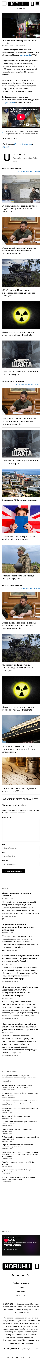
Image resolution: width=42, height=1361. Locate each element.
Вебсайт (5, 860)
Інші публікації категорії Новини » (29, 171)
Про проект (21, 1295)
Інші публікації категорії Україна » (29, 588)
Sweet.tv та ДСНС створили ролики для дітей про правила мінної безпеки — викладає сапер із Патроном (20, 1154)
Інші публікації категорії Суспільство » (27, 384)
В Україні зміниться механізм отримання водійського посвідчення (18, 1178)
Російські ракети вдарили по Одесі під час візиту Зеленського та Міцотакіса (19, 208)
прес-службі (9, 102)
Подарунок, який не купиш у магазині (16, 894)
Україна (5, 146)
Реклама (21, 1287)
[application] (21, 1245)
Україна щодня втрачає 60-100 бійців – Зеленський (17, 1171)
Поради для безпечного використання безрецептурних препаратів (18, 927)
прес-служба (25, 55)
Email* (4, 852)
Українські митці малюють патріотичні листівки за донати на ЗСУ (17, 1146)
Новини (17, 144)
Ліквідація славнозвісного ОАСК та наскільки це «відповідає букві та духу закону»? (19, 749)
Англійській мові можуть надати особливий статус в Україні (18, 538)
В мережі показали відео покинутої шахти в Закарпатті (20, 373)
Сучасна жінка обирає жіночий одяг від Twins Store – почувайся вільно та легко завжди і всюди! (20, 958)
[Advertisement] (21, 1206)
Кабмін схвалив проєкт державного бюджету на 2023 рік (20, 789)
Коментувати (6, 817)
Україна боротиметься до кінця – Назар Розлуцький (18, 577)
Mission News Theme (14, 1358)
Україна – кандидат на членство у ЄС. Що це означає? (19, 1163)
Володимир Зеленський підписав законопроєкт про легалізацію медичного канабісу (19, 250)
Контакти (21, 1291)
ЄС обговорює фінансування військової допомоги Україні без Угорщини (18, 293)
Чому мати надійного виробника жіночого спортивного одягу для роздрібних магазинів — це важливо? (20, 1026)
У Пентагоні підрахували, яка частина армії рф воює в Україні (20, 1138)
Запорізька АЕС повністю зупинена (19, 499)
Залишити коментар (11, 919)
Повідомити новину (21, 1283)
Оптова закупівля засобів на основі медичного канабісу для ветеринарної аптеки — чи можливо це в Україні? (20, 991)
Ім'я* (3, 844)
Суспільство (27, 144)
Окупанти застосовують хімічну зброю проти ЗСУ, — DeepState (18, 333)
